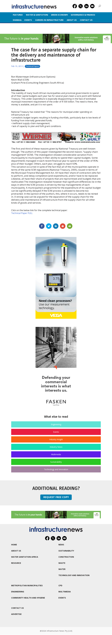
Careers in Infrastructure (49, 20)
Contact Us (86, 20)
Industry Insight (56, 439)
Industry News (56, 447)
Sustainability (56, 462)
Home (14, 544)
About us (72, 20)
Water (61, 569)
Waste (61, 563)
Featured (18, 14)
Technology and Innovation (56, 469)
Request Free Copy (56, 497)
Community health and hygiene (28, 597)
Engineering (56, 424)
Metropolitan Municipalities (27, 585)
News (61, 544)
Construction (66, 557)
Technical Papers (32, 66)
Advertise (16, 614)
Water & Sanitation (37, 14)
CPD (60, 585)
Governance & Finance (83, 14)
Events (28, 20)
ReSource (16, 563)
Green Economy (59, 14)
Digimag (17, 20)
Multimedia (56, 454)
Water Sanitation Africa (24, 557)
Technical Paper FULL (22, 213)
